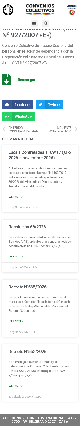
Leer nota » (16, 196)
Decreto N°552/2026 (27, 351)
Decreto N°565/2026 (27, 287)
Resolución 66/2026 (27, 226)
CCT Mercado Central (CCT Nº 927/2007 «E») (39, 31)
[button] (34, 23)
